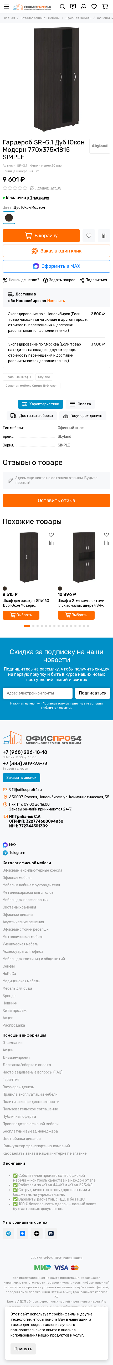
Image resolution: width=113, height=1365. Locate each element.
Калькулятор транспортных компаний (36, 1146)
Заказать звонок (21, 777)
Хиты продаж (15, 1010)
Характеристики (44, 404)
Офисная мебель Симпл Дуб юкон (32, 385)
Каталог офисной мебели (40, 18)
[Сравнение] (104, 235)
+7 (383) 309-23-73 (25, 763)
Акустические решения (23, 922)
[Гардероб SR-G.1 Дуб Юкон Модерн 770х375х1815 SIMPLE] (56, 79)
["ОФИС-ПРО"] (32, 6)
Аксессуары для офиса (23, 951)
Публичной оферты (56, 708)
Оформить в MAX (61, 266)
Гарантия (11, 1079)
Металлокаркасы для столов (28, 892)
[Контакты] (73, 6)
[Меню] (6, 6)
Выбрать (24, 615)
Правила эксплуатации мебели (30, 1094)
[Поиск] (62, 6)
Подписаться (92, 693)
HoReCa (9, 973)
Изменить (56, 301)
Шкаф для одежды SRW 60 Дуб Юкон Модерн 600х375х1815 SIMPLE (26, 603)
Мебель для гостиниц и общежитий (34, 959)
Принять (23, 1348)
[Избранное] (89, 235)
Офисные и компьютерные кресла (32, 870)
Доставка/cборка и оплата (27, 1065)
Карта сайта (73, 1258)
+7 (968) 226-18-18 (25, 752)
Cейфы (9, 966)
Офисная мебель (78, 18)
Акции (8, 1018)
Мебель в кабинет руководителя (31, 885)
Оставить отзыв (56, 500)
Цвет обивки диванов (22, 1138)
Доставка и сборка (36, 416)
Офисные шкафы (18, 377)
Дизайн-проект (16, 1057)
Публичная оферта (19, 1116)
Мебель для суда (17, 988)
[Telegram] (8, 1233)
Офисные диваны (18, 914)
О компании (13, 1043)
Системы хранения (19, 907)
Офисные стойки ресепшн (26, 929)
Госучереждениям (86, 416)
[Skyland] (100, 146)
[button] (27, 626)
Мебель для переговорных (26, 900)
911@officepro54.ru (25, 790)
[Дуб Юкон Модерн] (9, 217)
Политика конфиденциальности (31, 1102)
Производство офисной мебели (31, 1124)
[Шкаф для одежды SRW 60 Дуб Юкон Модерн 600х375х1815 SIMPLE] (29, 557)
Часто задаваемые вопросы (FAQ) (33, 1072)
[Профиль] (83, 6)
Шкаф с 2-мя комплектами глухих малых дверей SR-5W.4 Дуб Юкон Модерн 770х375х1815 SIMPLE (81, 603)
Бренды (9, 996)
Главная (9, 18)
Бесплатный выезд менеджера (30, 1131)
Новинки (10, 1003)
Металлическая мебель (23, 937)
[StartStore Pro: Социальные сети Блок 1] (37, 1233)
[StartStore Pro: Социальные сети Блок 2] (51, 1233)
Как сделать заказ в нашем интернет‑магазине (45, 1153)
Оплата (84, 404)
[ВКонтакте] (22, 1233)
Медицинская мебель (21, 981)
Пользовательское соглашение (30, 1109)
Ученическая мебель (21, 944)
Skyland (44, 377)
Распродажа (14, 1025)
